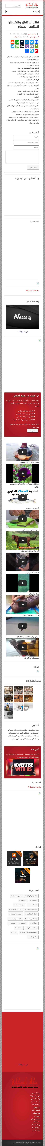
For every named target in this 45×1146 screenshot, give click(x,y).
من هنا (32, 430)
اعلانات (23, 900)
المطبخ (23, 923)
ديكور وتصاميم (32, 909)
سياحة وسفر (20, 905)
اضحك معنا (33, 905)
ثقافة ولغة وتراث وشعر (29, 932)
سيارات (34, 923)
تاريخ (14, 932)
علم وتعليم (33, 937)
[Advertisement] (22, 252)
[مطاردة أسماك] (22, 583)
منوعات (12, 923)
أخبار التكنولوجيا (16, 909)
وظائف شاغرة (32, 928)
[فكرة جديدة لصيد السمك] (22, 604)
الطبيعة (34, 900)
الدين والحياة (17, 896)
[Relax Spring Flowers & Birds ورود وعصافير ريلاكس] (22, 473)
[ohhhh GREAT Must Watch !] (22, 452)
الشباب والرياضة (15, 918)
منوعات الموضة (16, 914)
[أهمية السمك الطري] (22, 497)
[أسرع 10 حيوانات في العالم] (22, 540)
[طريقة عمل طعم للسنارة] (22, 519)
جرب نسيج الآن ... (22, 1064)
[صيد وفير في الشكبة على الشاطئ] (22, 626)
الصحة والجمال (34, 37)
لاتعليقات (16, 37)
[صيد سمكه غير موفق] (22, 562)
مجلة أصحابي (32, 34)
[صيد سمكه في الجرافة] (22, 647)
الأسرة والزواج (32, 896)
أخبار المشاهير (32, 914)
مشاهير (19, 928)
